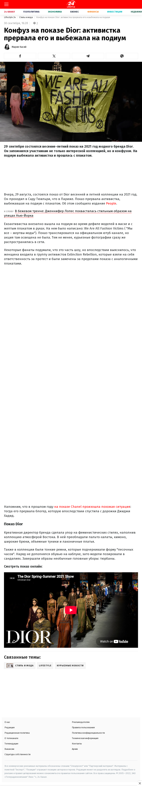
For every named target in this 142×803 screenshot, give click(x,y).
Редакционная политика (17, 733)
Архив (75, 749)
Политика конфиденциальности (88, 733)
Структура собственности (17, 754)
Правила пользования (83, 727)
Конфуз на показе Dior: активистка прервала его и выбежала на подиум (73, 17)
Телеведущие (11, 743)
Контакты (77, 743)
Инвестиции (114, 11)
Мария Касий (19, 46)
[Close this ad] (139, 783)
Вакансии (9, 749)
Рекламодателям (81, 722)
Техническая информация (85, 738)
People (111, 203)
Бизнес (74, 11)
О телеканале (11, 738)
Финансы (93, 11)
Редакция (10, 727)
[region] (71, 794)
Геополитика (31, 11)
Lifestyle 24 (10, 17)
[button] (20, 56)
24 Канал (9, 11)
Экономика (55, 11)
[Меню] (6, 4)
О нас (7, 722)
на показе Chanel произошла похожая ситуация (92, 507)
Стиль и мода (26, 17)
